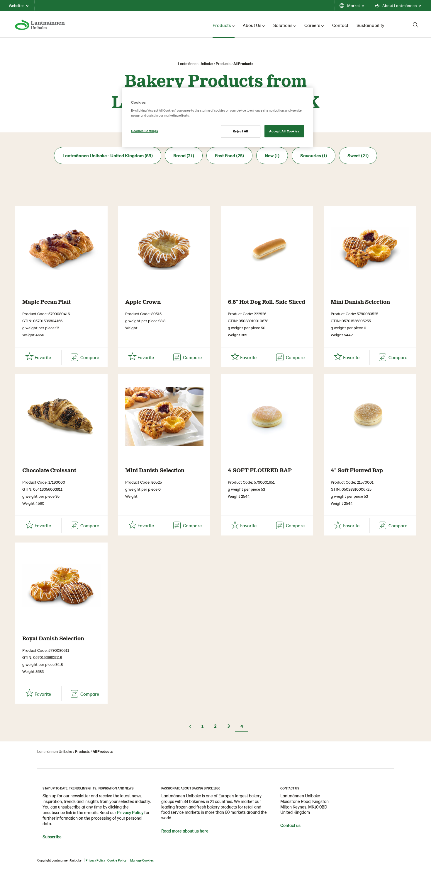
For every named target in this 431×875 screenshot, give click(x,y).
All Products (243, 63)
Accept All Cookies (284, 131)
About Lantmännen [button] (399, 5)
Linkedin (308, 838)
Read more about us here (184, 830)
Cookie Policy (116, 860)
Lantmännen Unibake (195, 63)
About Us (252, 25)
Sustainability (370, 25)
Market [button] (353, 5)
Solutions (282, 25)
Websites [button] (16, 5)
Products (222, 25)
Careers (312, 25)
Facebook (296, 838)
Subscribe (52, 836)
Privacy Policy (130, 812)
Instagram (284, 838)
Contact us (290, 825)
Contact (340, 25)
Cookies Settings (144, 131)
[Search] (415, 24)
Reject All (240, 131)
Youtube (319, 838)
